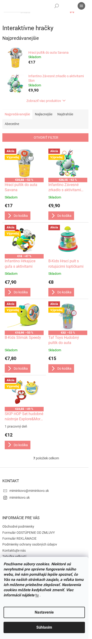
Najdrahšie (65, 114)
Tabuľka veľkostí (14, 556)
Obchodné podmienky (18, 526)
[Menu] (81, 6)
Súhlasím (44, 627)
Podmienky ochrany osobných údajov (29, 544)
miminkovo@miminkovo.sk (29, 491)
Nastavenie (44, 612)
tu (37, 595)
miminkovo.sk (19, 497)
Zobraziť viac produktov (43, 101)
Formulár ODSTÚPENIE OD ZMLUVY (28, 532)
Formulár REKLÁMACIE (19, 538)
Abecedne (12, 124)
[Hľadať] (56, 6)
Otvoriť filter (46, 137)
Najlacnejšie (43, 114)
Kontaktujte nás (14, 550)
